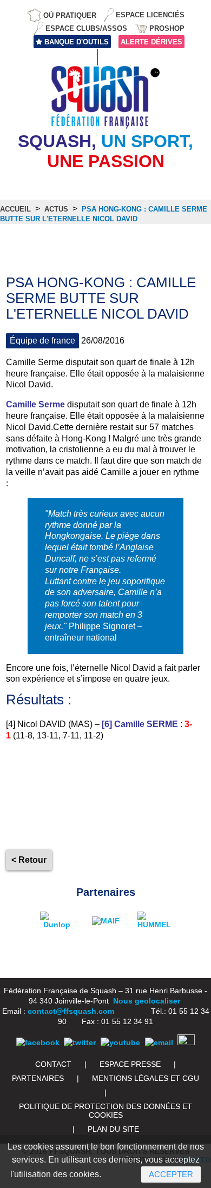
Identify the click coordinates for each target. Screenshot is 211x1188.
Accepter (171, 1174)
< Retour (29, 859)
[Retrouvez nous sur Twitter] (80, 1042)
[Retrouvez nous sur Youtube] (120, 1042)
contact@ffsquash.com (71, 1011)
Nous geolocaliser (146, 1000)
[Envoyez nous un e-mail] (159, 1042)
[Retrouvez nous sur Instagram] (186, 1042)
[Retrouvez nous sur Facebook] (38, 1042)
